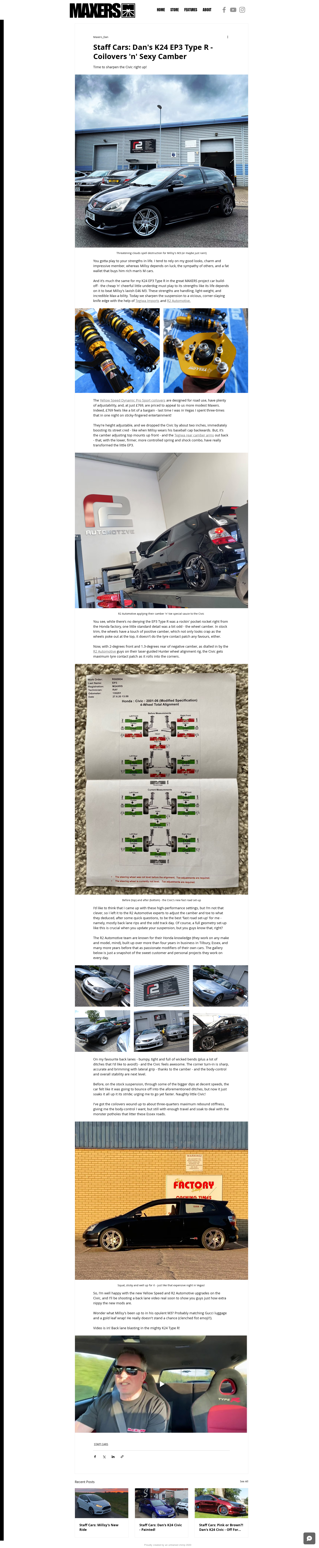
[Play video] (161, 1384)
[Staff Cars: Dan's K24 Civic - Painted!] (161, 1503)
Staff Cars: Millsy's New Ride (98, 1527)
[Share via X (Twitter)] (104, 1456)
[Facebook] (224, 10)
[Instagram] (242, 10)
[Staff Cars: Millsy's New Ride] (101, 1503)
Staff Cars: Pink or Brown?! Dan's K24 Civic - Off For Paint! (221, 1527)
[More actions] (227, 37)
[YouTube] (233, 10)
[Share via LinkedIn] (113, 1456)
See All (244, 1481)
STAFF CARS (101, 1444)
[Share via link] (122, 1456)
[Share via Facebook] (95, 1456)
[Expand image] (117, 350)
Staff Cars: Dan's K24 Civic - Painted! (160, 1527)
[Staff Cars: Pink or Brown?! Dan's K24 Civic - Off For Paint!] (221, 1503)
